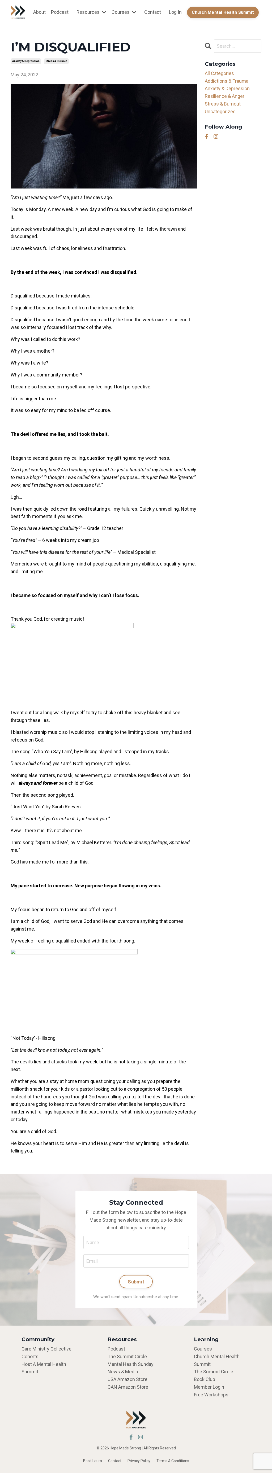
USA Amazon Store (127, 1379)
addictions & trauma (226, 81)
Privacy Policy (139, 1461)
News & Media (123, 1371)
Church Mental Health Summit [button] (223, 12)
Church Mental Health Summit (217, 1360)
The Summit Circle (127, 1356)
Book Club (204, 1379)
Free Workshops (211, 1394)
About (39, 12)
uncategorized (220, 111)
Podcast (60, 12)
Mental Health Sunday (131, 1364)
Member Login (209, 1387)
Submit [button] (136, 1282)
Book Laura (92, 1461)
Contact (152, 12)
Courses (203, 1349)
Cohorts (30, 1356)
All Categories (219, 73)
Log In (175, 12)
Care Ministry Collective (46, 1349)
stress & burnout (56, 61)
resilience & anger (224, 96)
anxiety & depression (26, 61)
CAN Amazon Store (128, 1387)
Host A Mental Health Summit (44, 1368)
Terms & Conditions (172, 1461)
